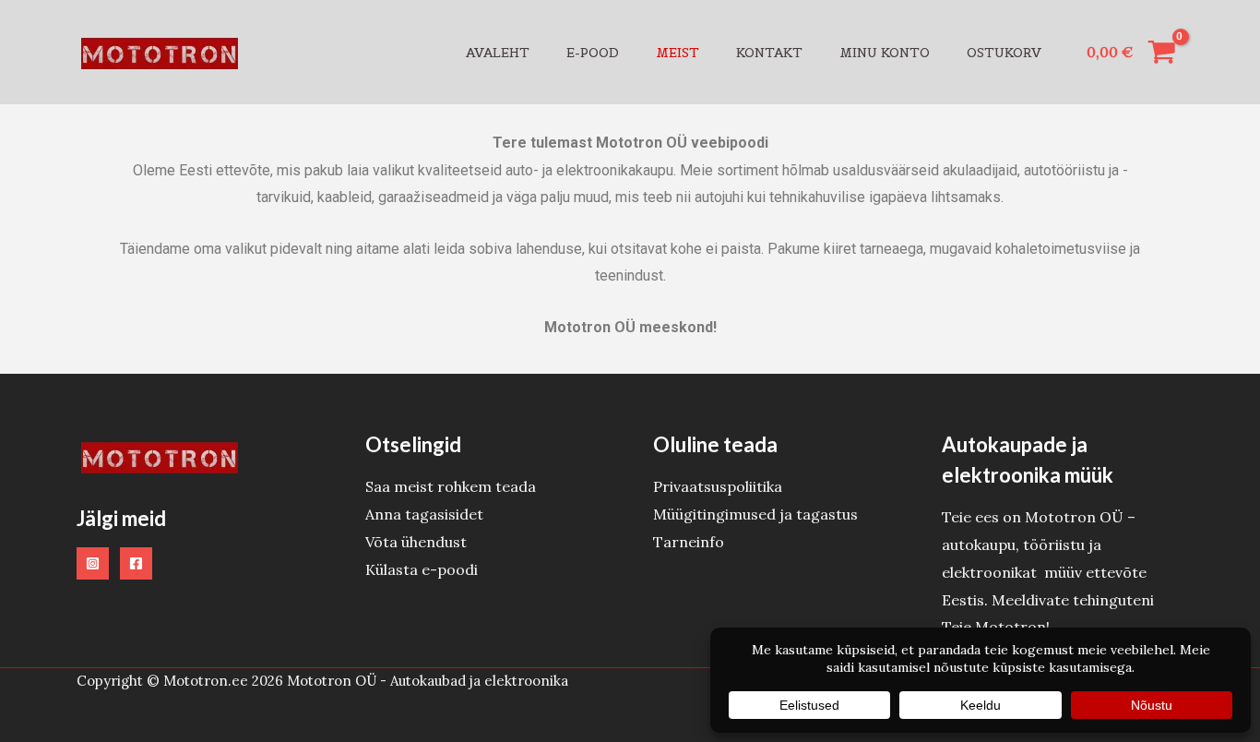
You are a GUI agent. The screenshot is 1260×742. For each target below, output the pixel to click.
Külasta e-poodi (421, 569)
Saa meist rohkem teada (450, 486)
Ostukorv (1004, 52)
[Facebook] (136, 563)
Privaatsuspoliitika (717, 486)
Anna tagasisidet (424, 514)
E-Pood (592, 52)
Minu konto (884, 52)
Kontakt (769, 52)
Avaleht (497, 52)
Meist (677, 52)
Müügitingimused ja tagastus (755, 514)
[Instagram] (93, 563)
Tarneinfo (688, 542)
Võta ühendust (416, 542)
